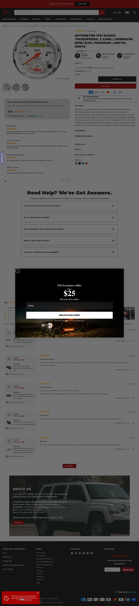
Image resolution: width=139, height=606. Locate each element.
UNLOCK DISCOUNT (69, 315)
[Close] (38, 593)
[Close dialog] (18, 271)
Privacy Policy (28, 599)
